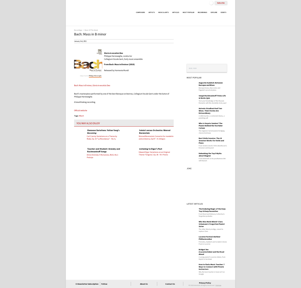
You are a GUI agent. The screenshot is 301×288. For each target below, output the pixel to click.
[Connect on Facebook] (111, 284)
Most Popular (188, 12)
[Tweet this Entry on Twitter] (178, 52)
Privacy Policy (205, 283)
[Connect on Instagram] (119, 284)
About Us (144, 284)
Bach (82, 116)
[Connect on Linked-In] (123, 284)
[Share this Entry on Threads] (178, 60)
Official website (80, 110)
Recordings (202, 12)
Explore (214, 12)
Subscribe (221, 3)
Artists (152, 12)
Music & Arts (163, 12)
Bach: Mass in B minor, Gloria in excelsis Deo (92, 85)
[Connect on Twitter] (115, 284)
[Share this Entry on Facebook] (178, 49)
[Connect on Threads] (128, 284)
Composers (140, 12)
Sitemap (218, 285)
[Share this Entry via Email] (178, 41)
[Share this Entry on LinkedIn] (178, 56)
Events (223, 12)
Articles (175, 12)
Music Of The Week (91, 30)
